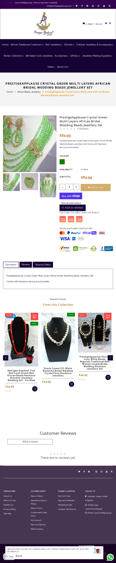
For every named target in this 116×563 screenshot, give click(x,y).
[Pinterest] (88, 6)
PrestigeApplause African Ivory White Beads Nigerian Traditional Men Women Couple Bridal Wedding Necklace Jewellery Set (95, 363)
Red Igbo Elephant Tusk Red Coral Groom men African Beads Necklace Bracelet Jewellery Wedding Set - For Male (21, 375)
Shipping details (43, 264)
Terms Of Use (9, 500)
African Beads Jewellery (29, 92)
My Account (36, 520)
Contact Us (8, 505)
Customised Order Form (39, 514)
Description (10, 264)
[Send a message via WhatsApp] (110, 557)
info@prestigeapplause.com (59, 6)
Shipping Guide (65, 505)
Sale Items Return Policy (39, 502)
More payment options (71, 203)
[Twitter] (77, 6)
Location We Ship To (67, 509)
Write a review (30, 441)
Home (10, 92)
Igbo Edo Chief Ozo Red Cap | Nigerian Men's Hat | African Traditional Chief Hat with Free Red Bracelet (48, 550)
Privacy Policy (9, 509)
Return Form (36, 508)
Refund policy (37, 529)
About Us (7, 496)
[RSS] (109, 6)
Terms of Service (38, 524)
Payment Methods (66, 500)
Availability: (66, 169)
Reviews (26, 264)
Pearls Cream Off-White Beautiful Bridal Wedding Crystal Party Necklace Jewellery (58, 372)
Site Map (7, 513)
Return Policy (37, 496)
